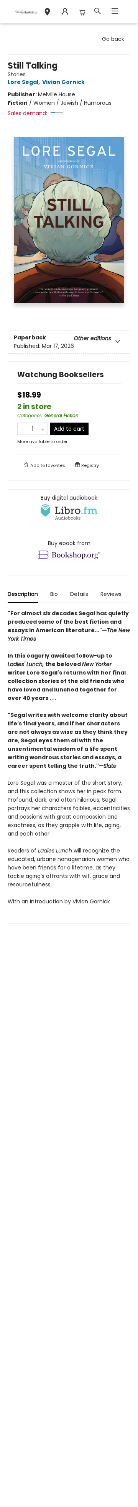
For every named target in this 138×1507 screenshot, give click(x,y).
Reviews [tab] (111, 594)
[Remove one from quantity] (22, 429)
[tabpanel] (69, 766)
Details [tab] (79, 594)
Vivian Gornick (63, 82)
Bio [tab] (54, 594)
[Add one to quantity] (43, 429)
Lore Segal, (24, 82)
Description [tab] (23, 594)
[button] (47, 13)
